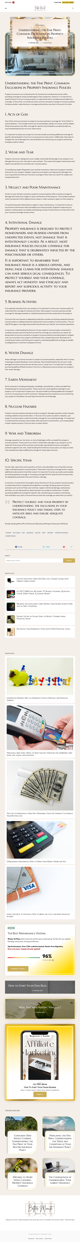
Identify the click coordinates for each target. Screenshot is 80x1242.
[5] (11, 631)
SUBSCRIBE (63, 2)
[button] (6, 8)
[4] (11, 619)
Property (50, 532)
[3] (11, 606)
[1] (11, 581)
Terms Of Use (39, 1238)
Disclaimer (31, 1238)
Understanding (11, 536)
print (44, 532)
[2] (11, 594)
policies (37, 532)
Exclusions (16, 532)
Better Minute (47, 1234)
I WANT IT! (40, 1094)
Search (7, 555)
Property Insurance (61, 532)
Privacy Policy (48, 1238)
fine (23, 532)
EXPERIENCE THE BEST (18, 968)
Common (8, 532)
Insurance (40, 25)
